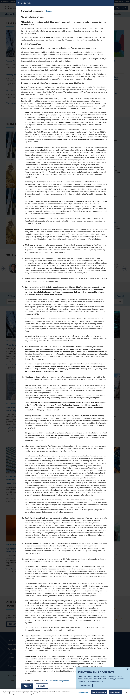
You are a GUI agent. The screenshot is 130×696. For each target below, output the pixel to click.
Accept (27, 686)
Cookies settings (83, 692)
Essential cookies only (99, 692)
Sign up (84, 686)
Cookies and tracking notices (57, 681)
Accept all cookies (115, 692)
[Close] (127, 692)
